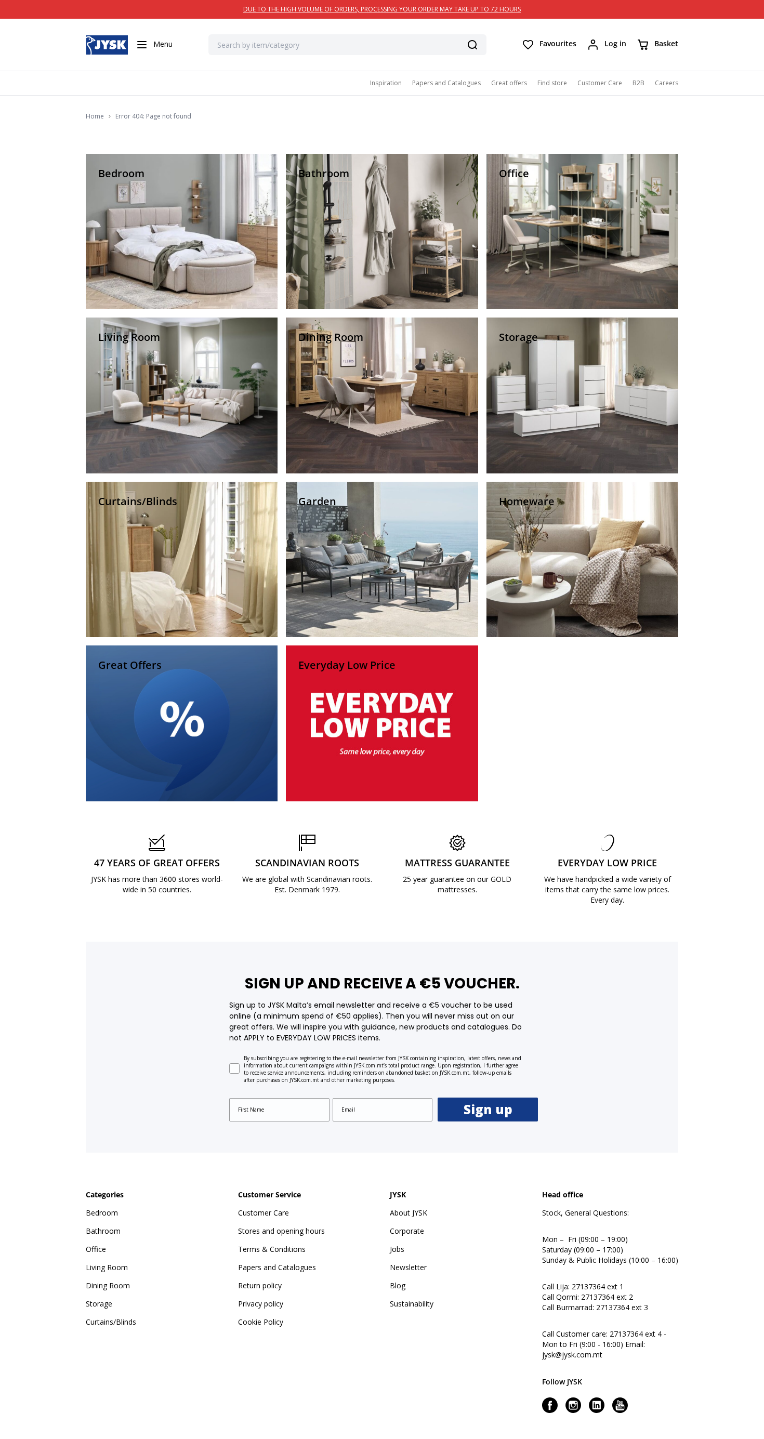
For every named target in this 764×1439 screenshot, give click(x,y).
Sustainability (411, 1304)
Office (96, 1249)
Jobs (397, 1249)
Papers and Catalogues (446, 82)
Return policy (260, 1285)
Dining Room (108, 1285)
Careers (666, 82)
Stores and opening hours (281, 1231)
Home (95, 116)
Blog (397, 1285)
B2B (638, 82)
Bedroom (102, 1213)
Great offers (509, 82)
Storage (99, 1304)
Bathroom (103, 1231)
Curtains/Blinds (111, 1322)
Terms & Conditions (272, 1249)
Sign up (488, 1109)
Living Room (107, 1267)
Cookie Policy (260, 1322)
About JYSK (408, 1213)
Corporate (407, 1231)
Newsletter (408, 1267)
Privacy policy (260, 1304)
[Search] (472, 44)
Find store (552, 82)
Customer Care (599, 82)
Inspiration (386, 82)
